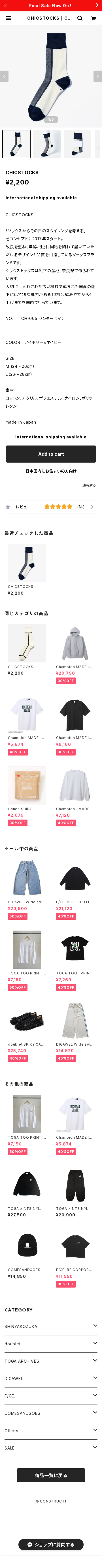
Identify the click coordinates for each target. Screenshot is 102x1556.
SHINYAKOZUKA (21, 1326)
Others (11, 1430)
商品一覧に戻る (51, 1475)
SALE (10, 1448)
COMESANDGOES (23, 1413)
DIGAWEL (14, 1378)
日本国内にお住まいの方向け (51, 471)
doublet (13, 1343)
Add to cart (51, 454)
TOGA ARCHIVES (22, 1361)
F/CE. (10, 1395)
